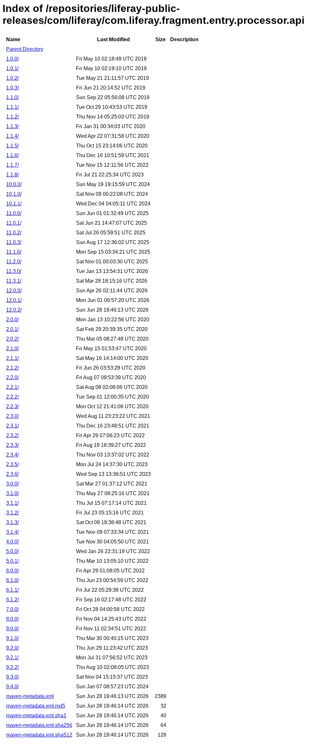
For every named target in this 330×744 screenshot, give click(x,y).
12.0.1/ (14, 300)
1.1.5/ (12, 145)
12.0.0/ (14, 290)
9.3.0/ (12, 677)
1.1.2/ (12, 116)
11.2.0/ (13, 261)
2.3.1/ (12, 426)
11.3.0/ (13, 271)
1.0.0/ (12, 58)
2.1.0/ (12, 348)
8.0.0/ (12, 619)
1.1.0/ (12, 97)
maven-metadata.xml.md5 (35, 706)
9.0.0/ (12, 628)
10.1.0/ (14, 194)
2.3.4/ (12, 454)
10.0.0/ (14, 184)
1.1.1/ (12, 107)
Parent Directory (24, 49)
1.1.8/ (12, 174)
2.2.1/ (12, 387)
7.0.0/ (12, 609)
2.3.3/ (12, 445)
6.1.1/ (12, 590)
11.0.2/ (13, 232)
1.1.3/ (12, 126)
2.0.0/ (12, 319)
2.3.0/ (12, 416)
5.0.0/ (12, 551)
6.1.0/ (12, 580)
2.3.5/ (12, 464)
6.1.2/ (12, 599)
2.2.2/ (12, 397)
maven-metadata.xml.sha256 (39, 725)
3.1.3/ (12, 522)
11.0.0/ (13, 213)
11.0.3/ (13, 242)
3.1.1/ (12, 503)
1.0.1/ (12, 68)
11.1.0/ (13, 252)
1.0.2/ (12, 78)
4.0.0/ (12, 541)
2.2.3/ (12, 406)
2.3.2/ (12, 435)
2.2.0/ (12, 377)
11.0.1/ (13, 223)
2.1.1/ (12, 358)
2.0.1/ (12, 329)
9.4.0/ (12, 686)
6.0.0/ (12, 570)
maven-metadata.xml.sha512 (39, 735)
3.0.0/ (12, 483)
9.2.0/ (12, 648)
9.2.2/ (12, 667)
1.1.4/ (12, 136)
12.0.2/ (14, 310)
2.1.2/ (12, 368)
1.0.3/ (12, 87)
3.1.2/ (12, 512)
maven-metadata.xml (30, 696)
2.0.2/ (12, 339)
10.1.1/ (14, 203)
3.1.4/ (12, 532)
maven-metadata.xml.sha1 (36, 715)
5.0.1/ (12, 561)
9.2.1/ (12, 657)
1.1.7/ (12, 165)
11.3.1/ (13, 281)
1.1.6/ (12, 155)
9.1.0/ (12, 638)
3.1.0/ (12, 493)
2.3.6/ (12, 474)
